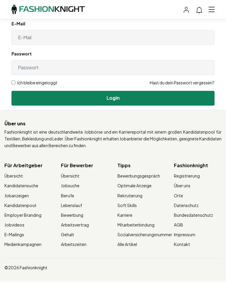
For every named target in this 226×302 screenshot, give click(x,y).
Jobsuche (70, 185)
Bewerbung (72, 215)
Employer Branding (22, 215)
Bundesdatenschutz (193, 215)
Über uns (182, 185)
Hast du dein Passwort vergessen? (182, 82)
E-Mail (18, 23)
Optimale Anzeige (134, 185)
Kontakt (182, 244)
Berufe (67, 195)
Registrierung (187, 175)
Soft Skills (127, 205)
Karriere (124, 215)
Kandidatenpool (20, 205)
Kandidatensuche (21, 185)
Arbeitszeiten (74, 244)
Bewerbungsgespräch (138, 175)
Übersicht (13, 175)
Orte (178, 195)
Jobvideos (14, 224)
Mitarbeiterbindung (135, 224)
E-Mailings (14, 234)
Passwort (21, 53)
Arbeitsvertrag (75, 224)
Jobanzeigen (16, 195)
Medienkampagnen (22, 244)
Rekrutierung (129, 195)
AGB (178, 224)
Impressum (184, 234)
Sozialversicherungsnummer (144, 234)
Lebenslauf (71, 205)
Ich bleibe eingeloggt (37, 82)
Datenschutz (186, 205)
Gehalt (67, 234)
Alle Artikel (127, 244)
